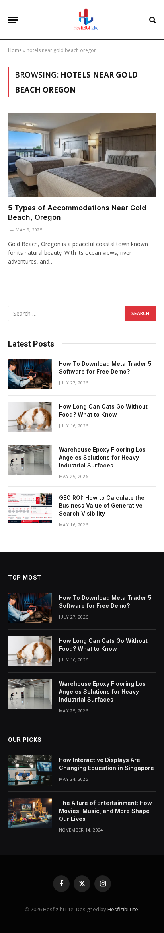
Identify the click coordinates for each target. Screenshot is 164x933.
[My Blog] (86, 20)
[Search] (152, 20)
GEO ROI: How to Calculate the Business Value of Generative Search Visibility (101, 505)
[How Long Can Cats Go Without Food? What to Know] (30, 417)
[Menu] (13, 20)
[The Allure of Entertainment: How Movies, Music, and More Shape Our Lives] (30, 813)
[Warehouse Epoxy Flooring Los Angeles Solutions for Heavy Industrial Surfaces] (30, 460)
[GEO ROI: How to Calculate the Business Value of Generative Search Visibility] (30, 508)
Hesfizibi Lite (122, 909)
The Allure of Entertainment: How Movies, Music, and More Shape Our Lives (105, 810)
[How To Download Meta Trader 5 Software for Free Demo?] (30, 374)
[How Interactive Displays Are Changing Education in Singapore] (30, 770)
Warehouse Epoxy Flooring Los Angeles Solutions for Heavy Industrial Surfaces (102, 457)
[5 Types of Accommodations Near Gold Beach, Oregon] (82, 154)
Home (15, 50)
